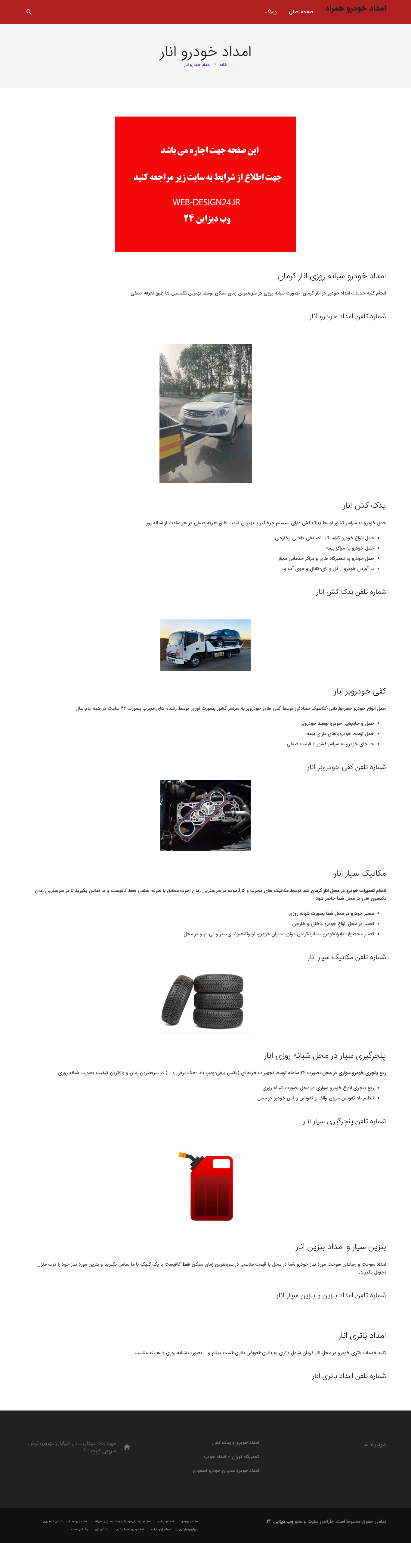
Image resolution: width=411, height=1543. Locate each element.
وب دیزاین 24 (280, 1521)
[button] (29, 12)
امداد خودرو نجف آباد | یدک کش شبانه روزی (65, 1521)
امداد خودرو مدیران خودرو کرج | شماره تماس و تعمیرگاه (122, 1521)
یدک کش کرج (102, 1529)
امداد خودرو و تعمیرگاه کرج (130, 1529)
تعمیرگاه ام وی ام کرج (161, 1529)
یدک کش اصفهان (79, 1529)
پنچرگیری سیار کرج (188, 1529)
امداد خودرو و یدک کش (235, 1442)
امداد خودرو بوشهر (189, 1521)
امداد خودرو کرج (166, 1521)
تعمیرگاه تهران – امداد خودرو (231, 1456)
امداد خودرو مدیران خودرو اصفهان (226, 1470)
